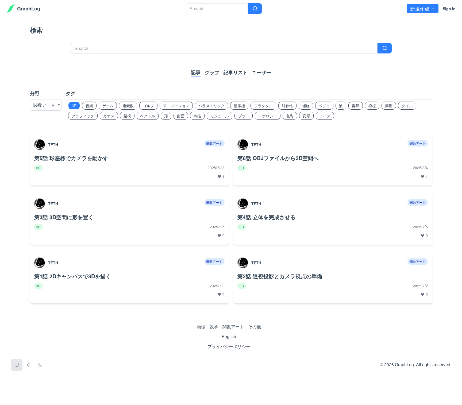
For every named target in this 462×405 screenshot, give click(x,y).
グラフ (212, 72)
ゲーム (107, 105)
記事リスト (236, 72)
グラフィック (83, 115)
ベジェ (324, 105)
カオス (108, 115)
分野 (35, 93)
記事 (196, 72)
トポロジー (267, 115)
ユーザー (261, 72)
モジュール (219, 115)
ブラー (243, 115)
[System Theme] (16, 365)
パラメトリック (211, 105)
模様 (372, 105)
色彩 (290, 115)
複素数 (128, 105)
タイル (407, 105)
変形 (306, 115)
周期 (388, 105)
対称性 (287, 105)
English (229, 336)
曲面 (180, 115)
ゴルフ (148, 105)
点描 (197, 115)
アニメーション (176, 105)
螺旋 (306, 105)
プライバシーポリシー (228, 346)
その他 (254, 326)
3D (74, 105)
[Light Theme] (28, 365)
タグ (70, 93)
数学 (214, 326)
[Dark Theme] (40, 365)
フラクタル (263, 105)
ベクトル (147, 115)
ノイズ (324, 115)
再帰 (355, 105)
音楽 (89, 105)
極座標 (239, 105)
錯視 (127, 115)
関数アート (233, 326)
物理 (201, 326)
